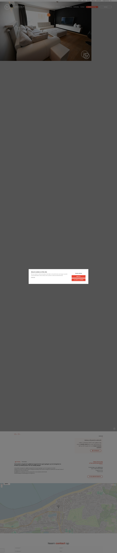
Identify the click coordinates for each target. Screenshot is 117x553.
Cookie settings (78, 273)
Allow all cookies (78, 279)
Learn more (33, 277)
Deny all (78, 276)
